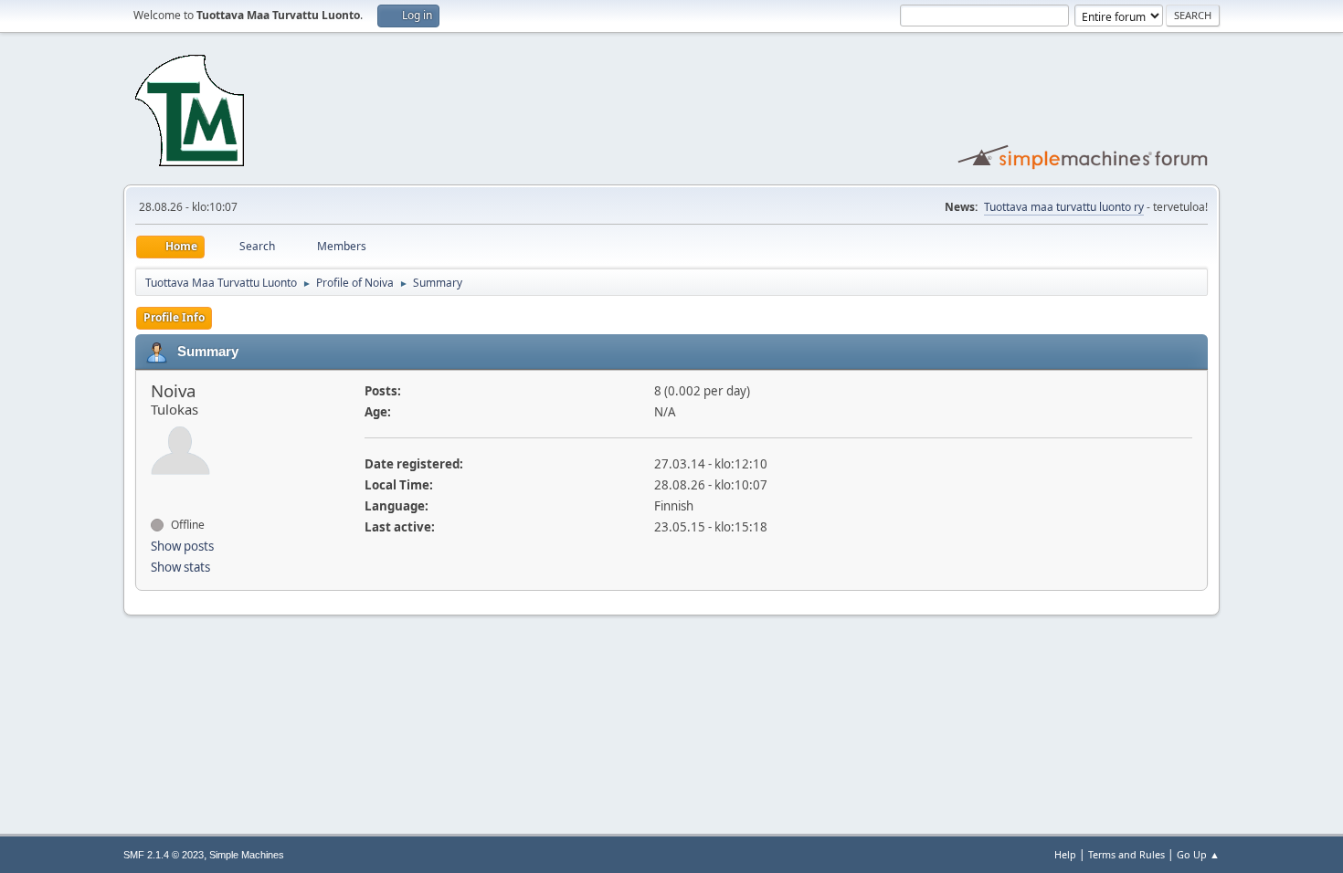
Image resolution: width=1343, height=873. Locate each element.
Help (1065, 854)
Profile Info (174, 317)
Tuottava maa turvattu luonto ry (1064, 207)
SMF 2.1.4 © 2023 (163, 854)
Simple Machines (246, 854)
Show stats (180, 567)
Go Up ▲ (1198, 854)
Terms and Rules (1126, 854)
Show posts (182, 546)
